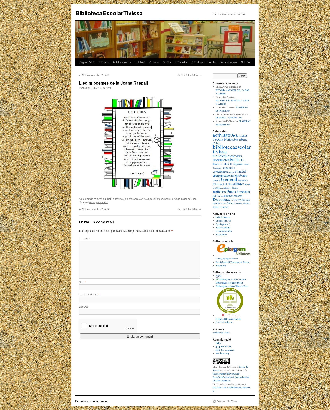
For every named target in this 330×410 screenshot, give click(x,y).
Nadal (235, 187)
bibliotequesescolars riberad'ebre (227, 157)
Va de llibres (221, 234)
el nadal (240, 171)
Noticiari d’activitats (189, 75)
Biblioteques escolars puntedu (229, 282)
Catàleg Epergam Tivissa (227, 258)
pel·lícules (218, 195)
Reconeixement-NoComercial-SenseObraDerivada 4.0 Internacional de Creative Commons (231, 377)
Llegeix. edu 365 (223, 220)
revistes (241, 199)
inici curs (242, 180)
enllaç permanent (98, 202)
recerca (238, 195)
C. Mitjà (225, 164)
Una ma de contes (224, 230)
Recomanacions (228, 62)
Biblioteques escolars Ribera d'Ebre (232, 286)
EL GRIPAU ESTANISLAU (229, 117)
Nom (82, 282)
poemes (168, 198)
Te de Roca (221, 265)
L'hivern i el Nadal (224, 184)
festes (243, 175)
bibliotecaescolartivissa (137, 198)
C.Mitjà (167, 62)
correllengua (156, 198)
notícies (219, 191)
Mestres (227, 187)
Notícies (245, 62)
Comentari (84, 238)
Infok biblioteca (223, 217)
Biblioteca (103, 62)
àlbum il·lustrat (220, 207)
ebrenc (232, 172)
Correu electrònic (89, 294)
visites (246, 203)
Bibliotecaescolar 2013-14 (94, 75)
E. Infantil (140, 62)
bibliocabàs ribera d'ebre (230, 141)
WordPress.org (222, 353)
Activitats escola (121, 62)
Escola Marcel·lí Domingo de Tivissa (232, 261)
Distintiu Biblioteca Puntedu (228, 318)
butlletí (236, 159)
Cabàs (246, 164)
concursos (229, 167)
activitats (119, 198)
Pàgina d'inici (86, 62)
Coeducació (217, 168)
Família (211, 62)
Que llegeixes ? (223, 224)
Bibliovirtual (197, 62)
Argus (219, 275)
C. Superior (181, 62)
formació (216, 180)
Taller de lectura (223, 227)
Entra (218, 342)
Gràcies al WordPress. (227, 401)
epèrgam (218, 175)
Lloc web (83, 306)
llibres (239, 183)
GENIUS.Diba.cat (224, 322)
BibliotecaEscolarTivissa (109, 13)
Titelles (239, 203)
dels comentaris (225, 349)
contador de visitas (221, 332)
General (229, 179)
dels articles (223, 346)
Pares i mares (238, 191)
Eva (109, 87)
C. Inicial (154, 62)
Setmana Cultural (226, 203)
